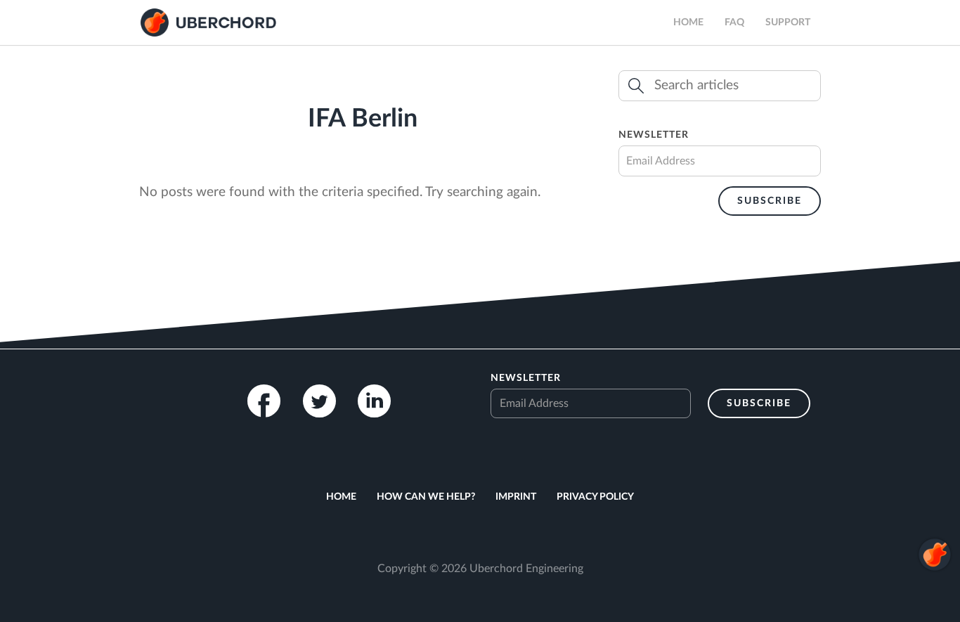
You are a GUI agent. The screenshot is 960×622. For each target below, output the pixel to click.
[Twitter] (319, 400)
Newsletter (653, 135)
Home (688, 22)
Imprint (515, 497)
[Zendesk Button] (935, 596)
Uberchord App (208, 22)
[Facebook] (263, 400)
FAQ (734, 22)
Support (787, 22)
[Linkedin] (374, 400)
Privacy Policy (595, 497)
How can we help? (426, 497)
